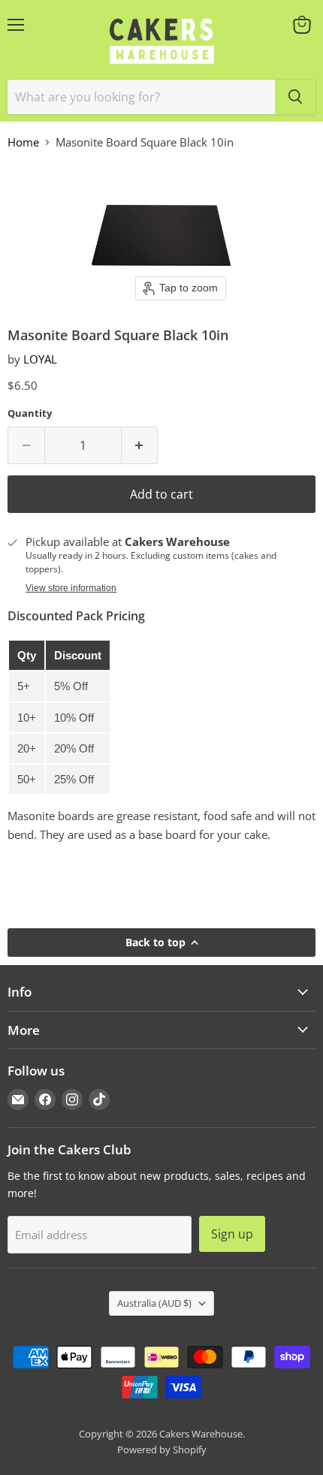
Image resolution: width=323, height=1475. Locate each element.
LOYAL (40, 358)
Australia (154, 1303)
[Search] (295, 97)
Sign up (232, 1234)
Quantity (30, 413)
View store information (71, 588)
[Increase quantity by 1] (140, 445)
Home (23, 142)
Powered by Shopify (162, 1449)
